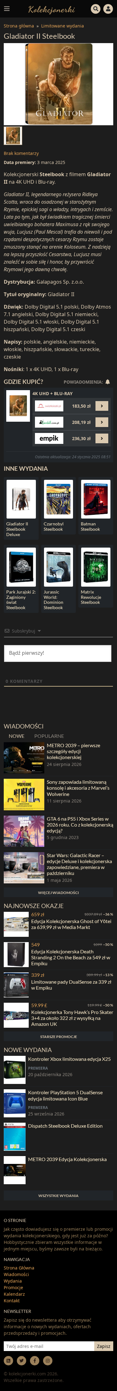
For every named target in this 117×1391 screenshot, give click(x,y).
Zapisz (103, 1346)
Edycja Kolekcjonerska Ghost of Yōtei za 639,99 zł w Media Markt (71, 924)
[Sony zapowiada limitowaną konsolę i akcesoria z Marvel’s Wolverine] (24, 794)
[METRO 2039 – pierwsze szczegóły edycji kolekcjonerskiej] (24, 757)
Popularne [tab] (49, 736)
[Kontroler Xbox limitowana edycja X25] (15, 1070)
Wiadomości (16, 1274)
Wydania (13, 1281)
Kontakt (12, 1301)
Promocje (13, 1287)
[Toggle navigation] (7, 8)
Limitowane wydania (62, 26)
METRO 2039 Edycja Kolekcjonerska (67, 1159)
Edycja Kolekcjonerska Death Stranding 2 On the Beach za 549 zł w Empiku (70, 957)
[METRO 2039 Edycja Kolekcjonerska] (15, 1170)
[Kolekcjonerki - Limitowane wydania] (51, 8)
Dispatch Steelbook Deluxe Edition (65, 1126)
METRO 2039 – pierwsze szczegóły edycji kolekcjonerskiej (73, 751)
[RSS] (8, 1361)
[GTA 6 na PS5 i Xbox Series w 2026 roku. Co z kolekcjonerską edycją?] (24, 831)
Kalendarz (14, 1294)
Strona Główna (19, 1268)
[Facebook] (34, 1361)
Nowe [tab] (16, 736)
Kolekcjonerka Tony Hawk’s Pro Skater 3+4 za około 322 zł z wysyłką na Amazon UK (72, 1018)
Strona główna (19, 26)
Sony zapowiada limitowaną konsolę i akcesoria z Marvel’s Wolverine (78, 788)
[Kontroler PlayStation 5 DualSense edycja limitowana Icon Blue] (15, 1103)
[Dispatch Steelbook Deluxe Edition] (15, 1137)
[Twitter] (21, 1361)
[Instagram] (47, 1361)
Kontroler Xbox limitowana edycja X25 (69, 1059)
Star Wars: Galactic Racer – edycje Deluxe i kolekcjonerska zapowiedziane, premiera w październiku (79, 864)
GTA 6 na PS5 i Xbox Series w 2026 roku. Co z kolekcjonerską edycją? (80, 824)
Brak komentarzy (21, 153)
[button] (96, 8)
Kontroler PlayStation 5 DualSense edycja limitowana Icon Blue (65, 1095)
